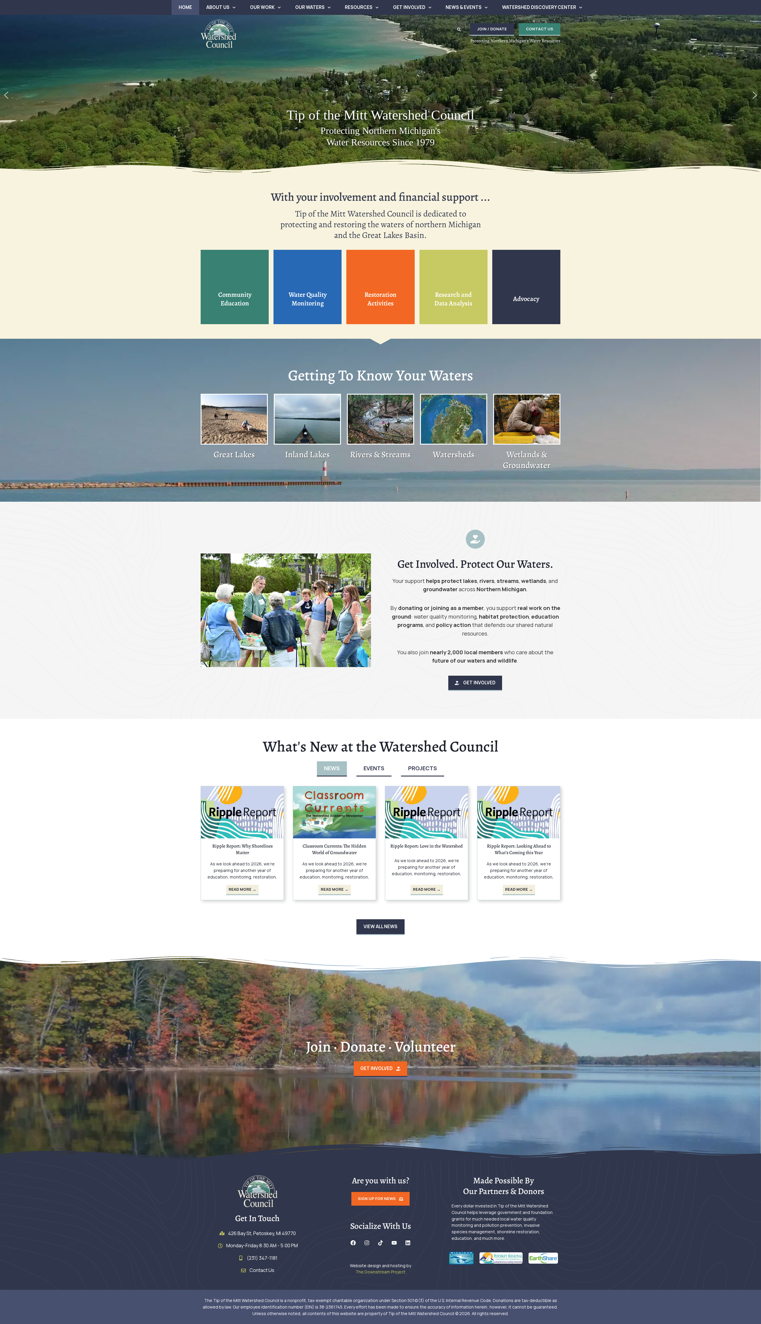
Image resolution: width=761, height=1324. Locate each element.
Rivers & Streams (380, 454)
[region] (380, 95)
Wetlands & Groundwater (527, 460)
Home (185, 7)
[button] (459, 29)
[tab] (332, 768)
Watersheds (454, 454)
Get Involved (409, 7)
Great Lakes (234, 454)
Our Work (262, 7)
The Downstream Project (380, 1272)
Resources (358, 7)
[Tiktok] (380, 1242)
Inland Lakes (307, 454)
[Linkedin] (407, 1242)
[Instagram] (366, 1242)
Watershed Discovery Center (539, 7)
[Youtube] (394, 1242)
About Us (217, 7)
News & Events (464, 7)
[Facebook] (353, 1242)
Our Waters (310, 7)
